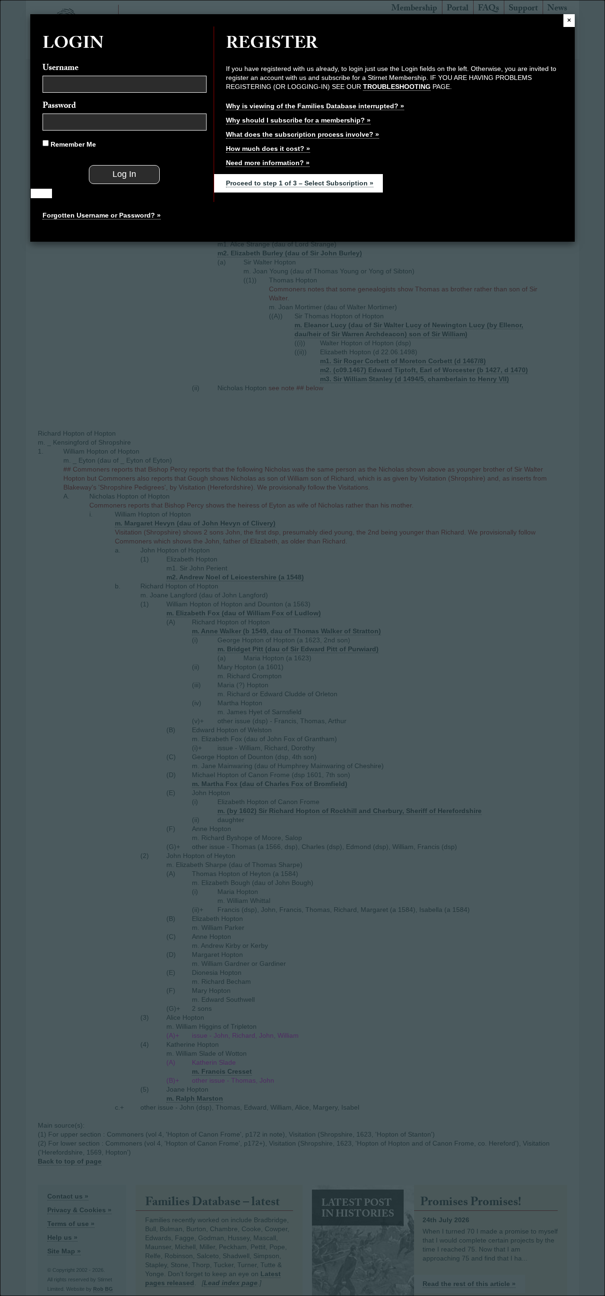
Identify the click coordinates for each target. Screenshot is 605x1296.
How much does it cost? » (268, 148)
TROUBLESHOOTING (397, 86)
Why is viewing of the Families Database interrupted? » (315, 106)
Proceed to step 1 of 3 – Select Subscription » (299, 183)
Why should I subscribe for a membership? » (298, 120)
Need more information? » (268, 162)
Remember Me (72, 144)
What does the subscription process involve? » (302, 134)
